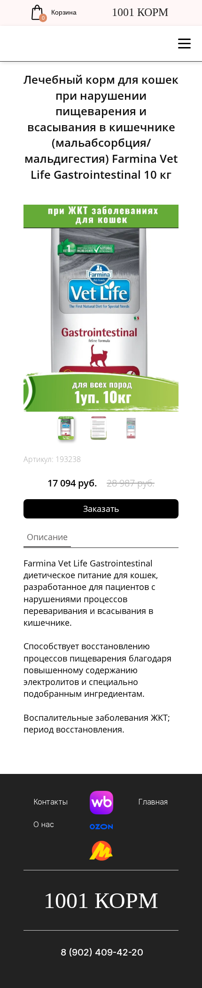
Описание (47, 536)
